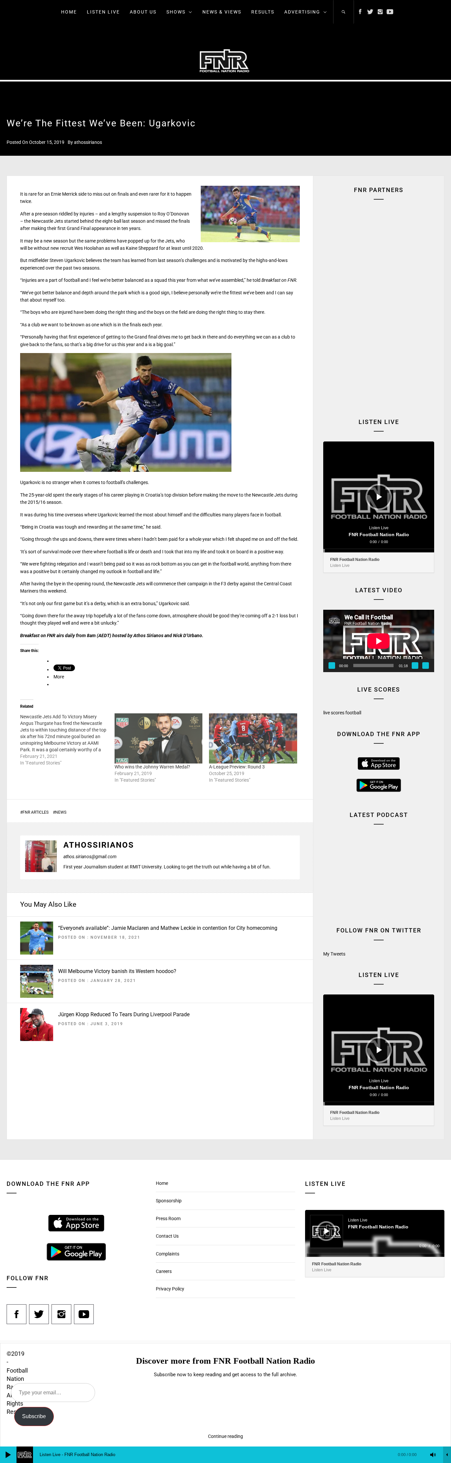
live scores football (342, 712)
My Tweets (334, 954)
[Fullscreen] (425, 665)
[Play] (379, 497)
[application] (378, 496)
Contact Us (167, 1236)
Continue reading (225, 1436)
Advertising (302, 12)
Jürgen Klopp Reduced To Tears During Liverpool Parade (124, 1014)
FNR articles (35, 812)
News (60, 812)
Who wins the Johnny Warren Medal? (152, 766)
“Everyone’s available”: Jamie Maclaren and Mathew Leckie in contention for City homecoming (167, 928)
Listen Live (103, 12)
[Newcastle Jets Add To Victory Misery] (67, 739)
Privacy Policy (170, 1288)
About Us (143, 12)
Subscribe (34, 1416)
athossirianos (88, 142)
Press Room (168, 1218)
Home (69, 12)
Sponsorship (169, 1200)
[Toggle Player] (447, 1454)
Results (262, 12)
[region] (378, 261)
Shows (176, 12)
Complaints (167, 1253)
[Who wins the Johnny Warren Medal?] (158, 738)
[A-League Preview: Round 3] (253, 738)
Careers (164, 1271)
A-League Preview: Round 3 (237, 766)
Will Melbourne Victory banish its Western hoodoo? (117, 971)
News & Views (221, 12)
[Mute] (415, 665)
